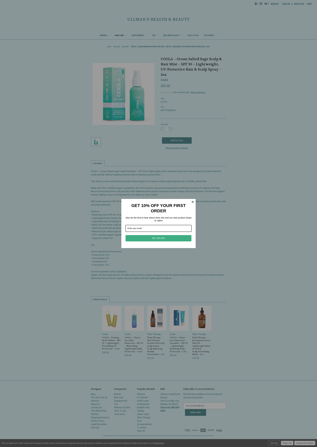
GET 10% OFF (158, 238)
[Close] (193, 202)
